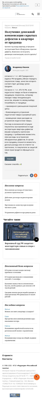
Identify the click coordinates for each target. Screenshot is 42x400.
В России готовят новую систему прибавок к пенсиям (17, 271)
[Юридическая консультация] (8, 14)
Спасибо (10, 159)
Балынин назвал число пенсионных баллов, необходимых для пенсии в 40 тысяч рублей (20, 286)
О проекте (7, 355)
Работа (7, 326)
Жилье (14, 28)
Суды (7, 316)
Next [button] (36, 239)
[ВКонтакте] (31, 175)
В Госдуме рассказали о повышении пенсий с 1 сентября (19, 278)
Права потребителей (13, 58)
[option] (21, 240)
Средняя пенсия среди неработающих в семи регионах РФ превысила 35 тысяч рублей (20, 294)
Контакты (7, 359)
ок (37, 5)
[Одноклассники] (35, 175)
